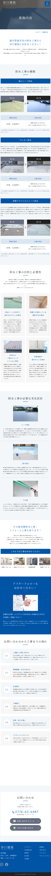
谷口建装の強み (28, 850)
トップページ (28, 847)
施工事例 (27, 856)
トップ (37, 32)
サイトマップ (42, 853)
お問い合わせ (42, 850)
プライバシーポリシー (44, 856)
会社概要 (27, 858)
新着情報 (41, 847)
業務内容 (27, 853)
